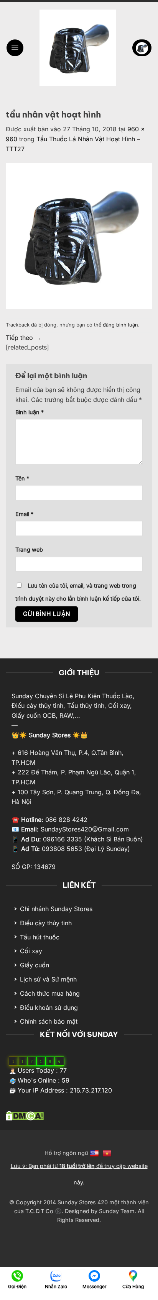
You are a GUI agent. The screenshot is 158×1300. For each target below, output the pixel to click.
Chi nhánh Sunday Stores (56, 909)
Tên (22, 478)
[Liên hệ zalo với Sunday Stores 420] (55, 1275)
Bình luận (29, 412)
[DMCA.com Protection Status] (25, 1115)
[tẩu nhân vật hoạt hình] (79, 235)
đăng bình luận (120, 325)
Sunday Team (117, 1211)
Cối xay (31, 951)
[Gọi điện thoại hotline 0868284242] (17, 1275)
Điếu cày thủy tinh (46, 923)
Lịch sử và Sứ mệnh (48, 979)
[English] (95, 1152)
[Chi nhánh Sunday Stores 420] (132, 1275)
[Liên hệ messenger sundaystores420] (94, 1275)
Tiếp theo (23, 337)
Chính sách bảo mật (48, 1021)
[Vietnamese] (108, 1152)
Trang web (29, 549)
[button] (15, 47)
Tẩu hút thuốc (39, 937)
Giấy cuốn (34, 965)
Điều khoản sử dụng (49, 1007)
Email (24, 514)
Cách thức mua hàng (50, 993)
